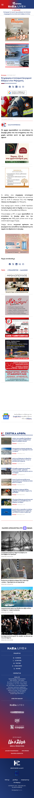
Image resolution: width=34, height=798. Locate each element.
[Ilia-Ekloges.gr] (17, 727)
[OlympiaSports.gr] (17, 712)
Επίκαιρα (14, 504)
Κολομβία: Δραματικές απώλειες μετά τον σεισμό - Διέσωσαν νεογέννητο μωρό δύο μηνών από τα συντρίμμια (22, 470)
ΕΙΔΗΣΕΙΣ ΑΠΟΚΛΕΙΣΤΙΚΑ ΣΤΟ (12, 528)
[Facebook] (10, 87)
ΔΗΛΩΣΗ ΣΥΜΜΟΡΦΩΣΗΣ (11, 750)
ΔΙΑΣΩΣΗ (24, 270)
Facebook (18, 658)
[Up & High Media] (17, 743)
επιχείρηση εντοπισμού (24, 195)
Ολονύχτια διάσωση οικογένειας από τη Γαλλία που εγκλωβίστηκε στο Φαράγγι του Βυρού (22, 501)
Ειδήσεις (29, 418)
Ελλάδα (3, 75)
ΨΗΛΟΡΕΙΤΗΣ (13, 270)
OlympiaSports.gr (25, 779)
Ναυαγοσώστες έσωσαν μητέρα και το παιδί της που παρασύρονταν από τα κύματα (22, 450)
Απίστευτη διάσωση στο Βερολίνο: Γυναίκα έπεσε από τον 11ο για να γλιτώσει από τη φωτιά (21, 460)
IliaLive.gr (7, 779)
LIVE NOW (17, 10)
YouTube (18, 663)
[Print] (23, 87)
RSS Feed (18, 668)
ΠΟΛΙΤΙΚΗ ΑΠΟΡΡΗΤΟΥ (17, 753)
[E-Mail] (20, 87)
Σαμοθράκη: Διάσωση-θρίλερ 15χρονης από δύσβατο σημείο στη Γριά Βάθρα (22, 491)
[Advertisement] (17, 394)
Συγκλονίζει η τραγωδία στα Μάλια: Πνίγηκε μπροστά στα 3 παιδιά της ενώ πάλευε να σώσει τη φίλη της (22, 510)
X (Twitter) (18, 660)
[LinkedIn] (16, 87)
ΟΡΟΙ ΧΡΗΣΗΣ (25, 750)
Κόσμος (14, 443)
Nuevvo (20, 790)
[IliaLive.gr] (17, 705)
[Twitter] (13, 87)
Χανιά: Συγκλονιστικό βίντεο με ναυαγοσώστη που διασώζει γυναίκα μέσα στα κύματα (22, 481)
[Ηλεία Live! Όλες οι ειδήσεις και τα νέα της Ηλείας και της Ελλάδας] (17, 4)
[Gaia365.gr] (17, 720)
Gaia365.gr (15, 779)
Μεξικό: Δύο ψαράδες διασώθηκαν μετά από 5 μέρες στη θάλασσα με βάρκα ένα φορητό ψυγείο (21, 439)
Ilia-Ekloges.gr (17, 782)
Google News (17, 416)
